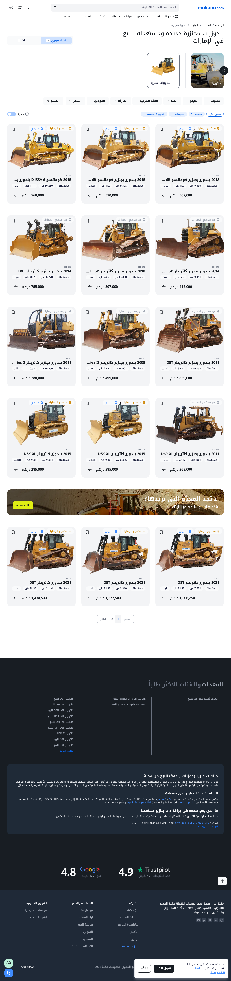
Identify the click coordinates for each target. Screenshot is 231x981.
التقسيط (87, 939)
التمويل (88, 932)
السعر (77, 101)
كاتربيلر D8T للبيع (63, 699)
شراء (142, 16)
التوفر (194, 101)
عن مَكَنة (132, 910)
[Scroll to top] (222, 881)
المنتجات (207, 25)
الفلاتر (55, 101)
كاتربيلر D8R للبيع (63, 739)
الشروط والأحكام (37, 917)
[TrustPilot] (204, 920)
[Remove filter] (192, 114)
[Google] (210, 920)
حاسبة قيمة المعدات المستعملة (192, 822)
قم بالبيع (115, 16)
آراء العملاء (86, 917)
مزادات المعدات (128, 917)
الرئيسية (219, 25)
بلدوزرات (195, 25)
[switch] (11, 114)
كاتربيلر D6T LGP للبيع (60, 728)
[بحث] (55, 8)
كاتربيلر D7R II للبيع (62, 733)
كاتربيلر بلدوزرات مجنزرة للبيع (129, 699)
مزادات (128, 16)
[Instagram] (221, 920)
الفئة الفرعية (149, 101)
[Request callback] (8, 973)
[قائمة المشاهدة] (28, 8)
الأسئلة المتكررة (82, 946)
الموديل (99, 101)
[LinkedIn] (216, 920)
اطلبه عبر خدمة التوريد (139, 802)
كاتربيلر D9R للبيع (63, 745)
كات (171, 799)
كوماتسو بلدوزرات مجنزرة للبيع (128, 704)
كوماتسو (162, 799)
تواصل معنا (86, 910)
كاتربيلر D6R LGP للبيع (60, 716)
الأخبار (134, 932)
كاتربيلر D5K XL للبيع (61, 704)
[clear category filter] (223, 70)
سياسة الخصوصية (36, 910)
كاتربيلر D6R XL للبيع (61, 722)
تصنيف (215, 101)
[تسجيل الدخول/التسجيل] (11, 8)
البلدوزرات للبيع (186, 802)
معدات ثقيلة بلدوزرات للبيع (203, 699)
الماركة (122, 101)
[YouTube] (198, 920)
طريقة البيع (85, 924)
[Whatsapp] (8, 963)
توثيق (134, 939)
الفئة (174, 101)
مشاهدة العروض (127, 924)
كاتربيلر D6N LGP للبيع (60, 710)
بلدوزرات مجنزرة (178, 25)
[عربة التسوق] (20, 8)
